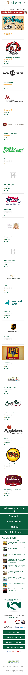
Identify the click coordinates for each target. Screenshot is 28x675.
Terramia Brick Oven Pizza (10, 133)
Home (4, 666)
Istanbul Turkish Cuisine (10, 387)
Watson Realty (7, 209)
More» (24, 594)
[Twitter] (10, 651)
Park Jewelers (7, 285)
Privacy (7, 668)
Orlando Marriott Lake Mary (11, 108)
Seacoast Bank (7, 311)
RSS (11, 668)
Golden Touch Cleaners (10, 260)
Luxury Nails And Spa (9, 184)
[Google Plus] (13, 651)
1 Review (7, 36)
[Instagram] (20, 651)
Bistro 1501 (6, 362)
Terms (22, 666)
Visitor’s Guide (14, 521)
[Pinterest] (18, 651)
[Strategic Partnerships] (14, 612)
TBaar (5, 158)
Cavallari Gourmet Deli (9, 413)
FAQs (18, 666)
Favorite (6, 38)
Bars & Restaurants (14, 532)
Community (14, 516)
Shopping (14, 526)
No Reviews (7, 163)
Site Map (14, 668)
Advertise (9, 666)
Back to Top (20, 668)
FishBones (6, 31)
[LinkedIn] (15, 651)
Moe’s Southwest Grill (9, 463)
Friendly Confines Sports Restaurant (13, 57)
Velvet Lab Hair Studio (9, 235)
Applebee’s (6, 438)
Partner (14, 666)
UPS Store (6, 336)
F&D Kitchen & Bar (8, 82)
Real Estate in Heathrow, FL (14, 509)
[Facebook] (7, 651)
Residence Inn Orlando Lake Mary (12, 489)
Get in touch (12, 617)
